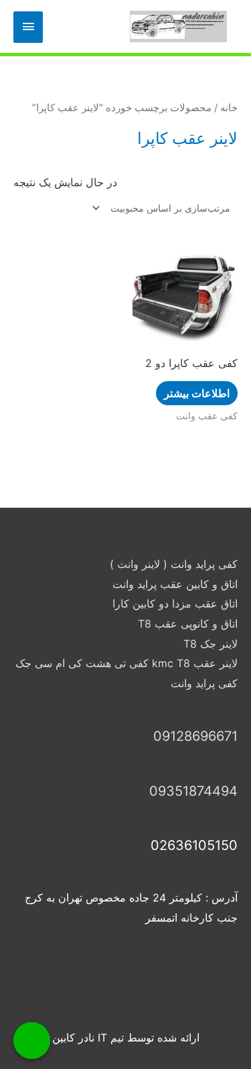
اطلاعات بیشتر (197, 393)
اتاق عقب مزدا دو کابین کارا (175, 603)
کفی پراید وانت (204, 683)
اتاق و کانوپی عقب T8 (188, 623)
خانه (229, 108)
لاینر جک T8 (210, 643)
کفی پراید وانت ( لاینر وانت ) (174, 564)
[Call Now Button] (31, 1040)
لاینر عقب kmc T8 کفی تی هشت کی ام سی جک (126, 663)
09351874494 (193, 791)
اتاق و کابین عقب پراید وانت (175, 584)
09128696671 (195, 736)
